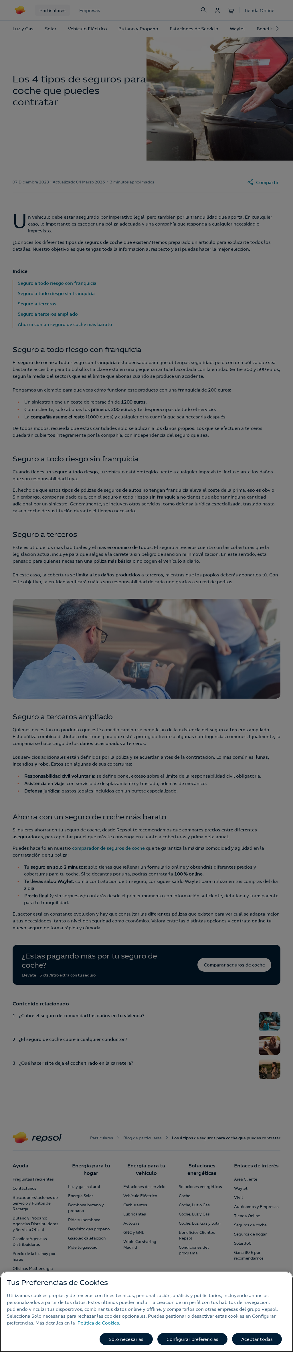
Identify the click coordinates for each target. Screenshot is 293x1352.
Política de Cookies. (99, 1323)
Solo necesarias (126, 1339)
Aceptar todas (257, 1339)
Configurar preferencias (193, 1339)
